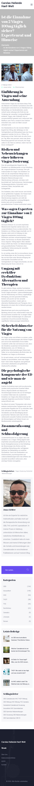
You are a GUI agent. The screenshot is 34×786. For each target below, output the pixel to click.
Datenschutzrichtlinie (8, 758)
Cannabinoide (10, 699)
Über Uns (4, 754)
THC (4, 604)
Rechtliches (7, 608)
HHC (4, 595)
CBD (4, 586)
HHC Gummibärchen (17, 708)
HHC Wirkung (16, 702)
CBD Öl (18, 718)
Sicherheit (29, 471)
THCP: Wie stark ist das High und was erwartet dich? (20, 672)
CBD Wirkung (7, 702)
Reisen (5, 621)
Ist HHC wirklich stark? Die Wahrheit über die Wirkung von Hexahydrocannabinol (20, 683)
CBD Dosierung (8, 715)
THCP (5, 599)
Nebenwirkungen (7, 473)
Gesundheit (7, 591)
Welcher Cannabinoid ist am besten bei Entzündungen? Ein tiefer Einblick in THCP (20, 650)
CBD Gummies (7, 712)
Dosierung (23, 471)
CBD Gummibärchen (9, 718)
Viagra (17, 471)
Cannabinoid (14, 705)
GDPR (3, 761)
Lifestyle (6, 617)
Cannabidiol (6, 705)
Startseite (5, 45)
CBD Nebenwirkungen (19, 715)
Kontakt (3, 765)
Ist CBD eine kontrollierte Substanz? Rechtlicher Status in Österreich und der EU (20, 639)
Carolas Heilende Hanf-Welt (11, 4)
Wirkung (24, 699)
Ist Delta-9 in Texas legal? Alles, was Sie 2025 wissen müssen (19, 661)
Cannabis (6, 612)
